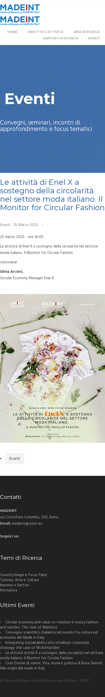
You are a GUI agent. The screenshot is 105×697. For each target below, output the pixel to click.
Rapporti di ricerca (60, 38)
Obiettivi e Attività (45, 32)
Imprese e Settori (14, 585)
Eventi (94, 38)
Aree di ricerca (86, 32)
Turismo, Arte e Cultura (19, 580)
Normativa (8, 590)
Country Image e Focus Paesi (23, 575)
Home (12, 32)
